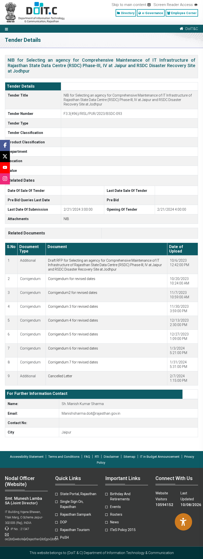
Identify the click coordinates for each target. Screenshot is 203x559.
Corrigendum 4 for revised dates (73, 320)
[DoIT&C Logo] (34, 12)
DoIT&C (190, 28)
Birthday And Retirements (120, 496)
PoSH (64, 537)
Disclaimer (111, 456)
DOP (63, 522)
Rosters (116, 514)
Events (115, 507)
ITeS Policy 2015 (123, 530)
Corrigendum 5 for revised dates (73, 334)
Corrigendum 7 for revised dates (73, 362)
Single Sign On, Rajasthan (71, 504)
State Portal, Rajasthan (78, 494)
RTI (97, 456)
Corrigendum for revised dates (71, 279)
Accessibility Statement (27, 456)
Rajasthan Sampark (75, 514)
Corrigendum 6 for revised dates (73, 348)
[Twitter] (5, 156)
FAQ (87, 456)
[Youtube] (5, 167)
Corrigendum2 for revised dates (72, 293)
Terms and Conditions (63, 456)
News (114, 522)
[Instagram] (5, 178)
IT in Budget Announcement (159, 456)
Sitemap (129, 456)
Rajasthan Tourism (75, 530)
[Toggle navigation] (6, 29)
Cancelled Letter (60, 376)
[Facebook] (5, 145)
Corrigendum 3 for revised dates (73, 306)
